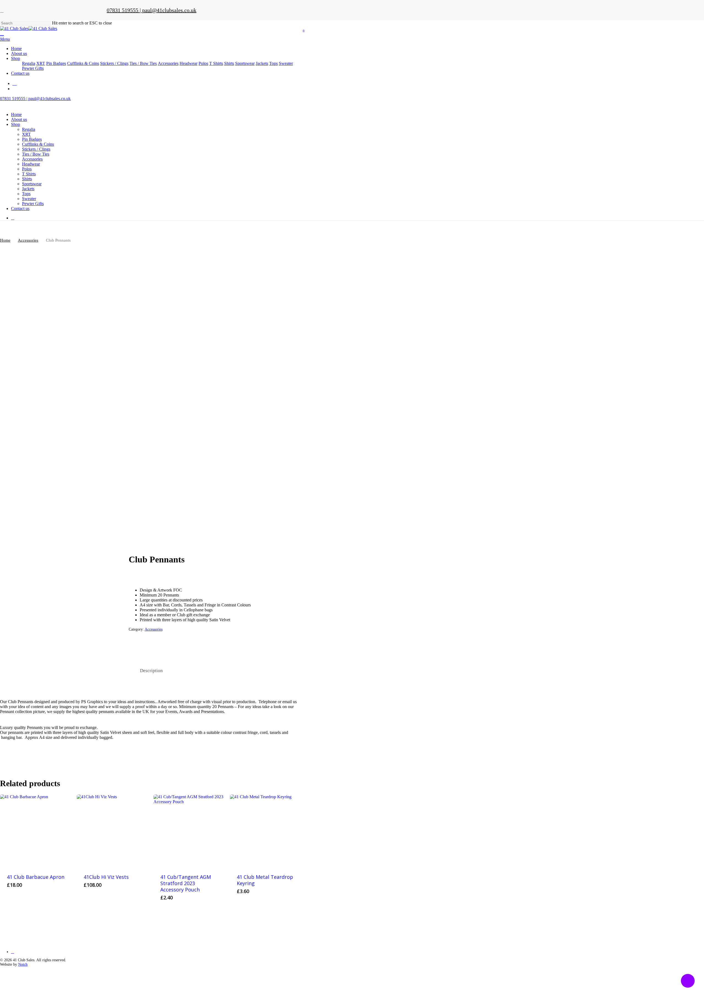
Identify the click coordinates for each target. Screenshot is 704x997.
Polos (27, 169)
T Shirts (29, 174)
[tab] (151, 671)
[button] (5, 39)
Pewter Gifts (33, 203)
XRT (26, 134)
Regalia (28, 129)
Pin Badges (32, 139)
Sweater (29, 198)
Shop (15, 124)
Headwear (31, 164)
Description (151, 670)
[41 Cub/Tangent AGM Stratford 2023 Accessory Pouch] (189, 830)
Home (16, 114)
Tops (26, 193)
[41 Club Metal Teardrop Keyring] (266, 830)
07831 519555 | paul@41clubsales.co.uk (151, 10)
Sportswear (32, 183)
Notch (23, 964)
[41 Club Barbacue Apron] (36, 830)
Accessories (32, 159)
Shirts (27, 178)
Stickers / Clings (36, 149)
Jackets (28, 188)
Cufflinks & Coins (38, 144)
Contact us (20, 208)
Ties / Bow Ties (35, 154)
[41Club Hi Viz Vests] (113, 830)
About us (19, 119)
